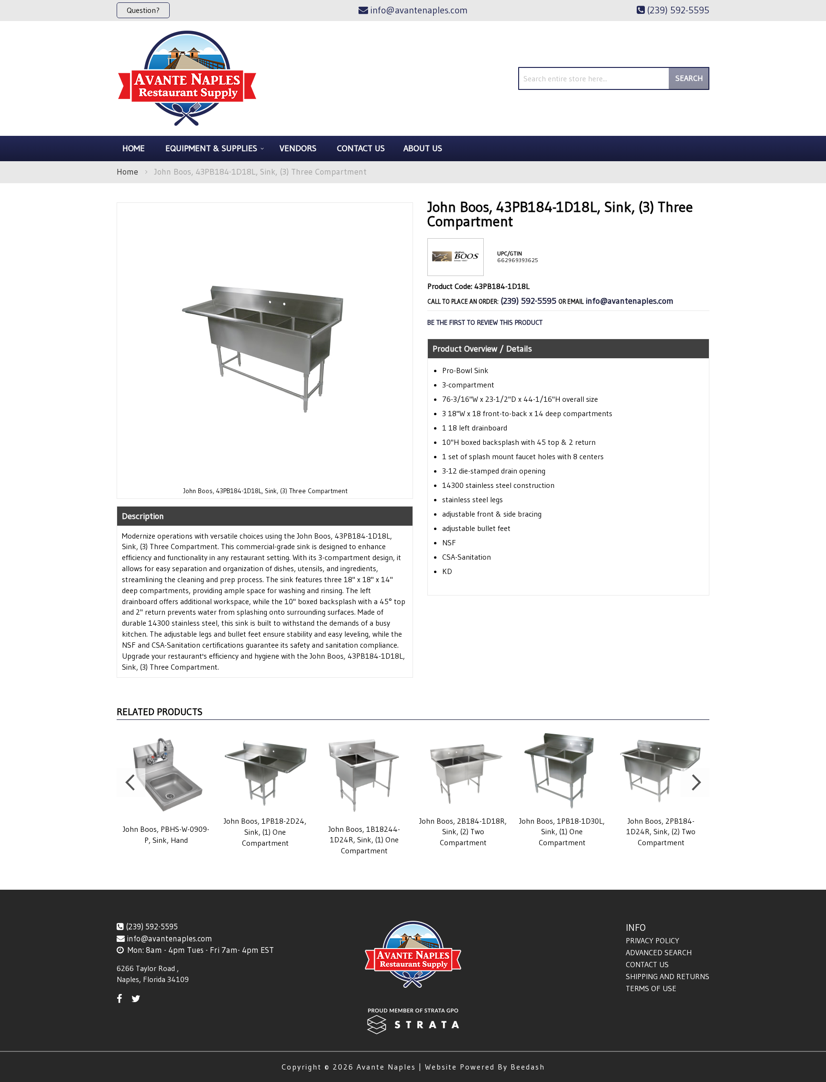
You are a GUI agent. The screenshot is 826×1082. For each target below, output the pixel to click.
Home (127, 171)
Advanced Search (659, 952)
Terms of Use (651, 988)
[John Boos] (455, 268)
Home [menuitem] (133, 148)
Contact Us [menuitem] (361, 148)
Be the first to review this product (485, 322)
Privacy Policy (652, 940)
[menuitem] (213, 148)
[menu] (413, 148)
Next (695, 782)
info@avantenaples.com (630, 301)
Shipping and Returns (667, 976)
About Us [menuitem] (422, 148)
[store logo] (187, 78)
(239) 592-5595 (528, 301)
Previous (131, 782)
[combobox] (613, 78)
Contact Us (647, 964)
